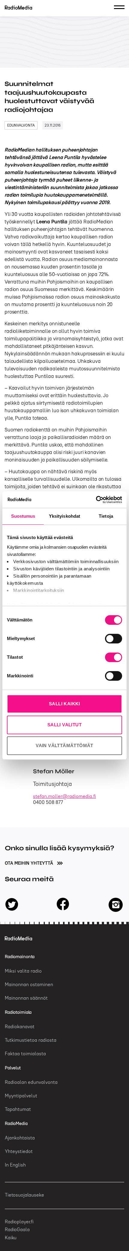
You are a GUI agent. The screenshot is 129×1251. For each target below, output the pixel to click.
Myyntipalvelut (21, 1096)
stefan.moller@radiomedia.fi (64, 796)
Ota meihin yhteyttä (29, 863)
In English (15, 1165)
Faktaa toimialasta (25, 1053)
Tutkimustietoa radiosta (30, 1040)
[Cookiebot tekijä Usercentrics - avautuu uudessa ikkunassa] (96, 500)
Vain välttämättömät (64, 745)
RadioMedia (16, 1123)
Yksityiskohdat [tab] (64, 516)
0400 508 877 (48, 802)
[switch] (113, 638)
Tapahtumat (18, 1109)
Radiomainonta (19, 956)
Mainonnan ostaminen (29, 984)
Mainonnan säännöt (26, 998)
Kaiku (10, 1237)
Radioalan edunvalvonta (31, 1082)
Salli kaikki (64, 703)
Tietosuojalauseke (24, 1195)
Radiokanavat (19, 1026)
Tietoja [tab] (106, 516)
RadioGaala (17, 1229)
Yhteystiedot (19, 1151)
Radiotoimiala (18, 1012)
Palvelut (13, 1068)
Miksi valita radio (23, 971)
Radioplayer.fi (19, 1222)
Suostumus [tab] (23, 516)
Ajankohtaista (20, 1138)
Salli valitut (64, 724)
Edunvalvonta (21, 125)
